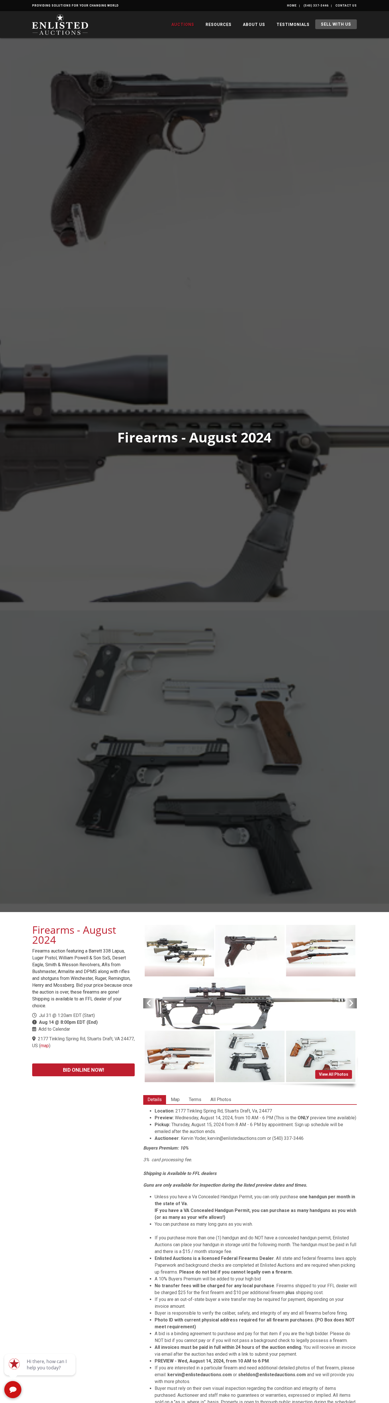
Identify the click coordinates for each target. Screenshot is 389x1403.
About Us (254, 24)
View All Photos (333, 1074)
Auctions (182, 24)
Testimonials (293, 24)
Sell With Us (336, 24)
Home (292, 5)
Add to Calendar (54, 1029)
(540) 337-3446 (316, 5)
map (44, 1045)
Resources (219, 24)
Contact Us (346, 5)
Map (175, 1099)
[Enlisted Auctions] (60, 24)
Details (155, 1099)
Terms (195, 1099)
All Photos (220, 1099)
